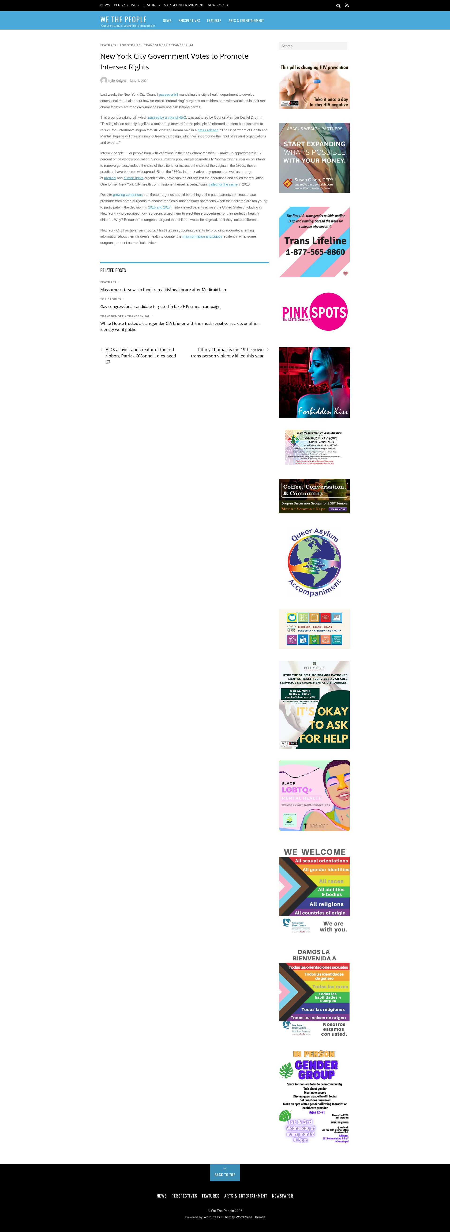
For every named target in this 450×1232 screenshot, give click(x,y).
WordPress (211, 1217)
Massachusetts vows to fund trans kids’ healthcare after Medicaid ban (163, 289)
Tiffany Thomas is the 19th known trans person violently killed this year (230, 352)
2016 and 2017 (159, 207)
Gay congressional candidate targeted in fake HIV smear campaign (160, 306)
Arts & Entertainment (184, 5)
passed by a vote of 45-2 (167, 117)
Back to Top (225, 1174)
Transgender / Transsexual (169, 45)
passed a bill (168, 94)
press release (208, 130)
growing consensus (128, 195)
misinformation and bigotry (202, 236)
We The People (222, 1211)
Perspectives (126, 5)
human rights (133, 178)
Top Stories (130, 45)
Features (151, 5)
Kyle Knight (117, 80)
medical (110, 178)
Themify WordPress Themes (244, 1217)
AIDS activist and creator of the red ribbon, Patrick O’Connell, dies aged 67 (138, 355)
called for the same (223, 184)
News (105, 5)
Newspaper (218, 5)
